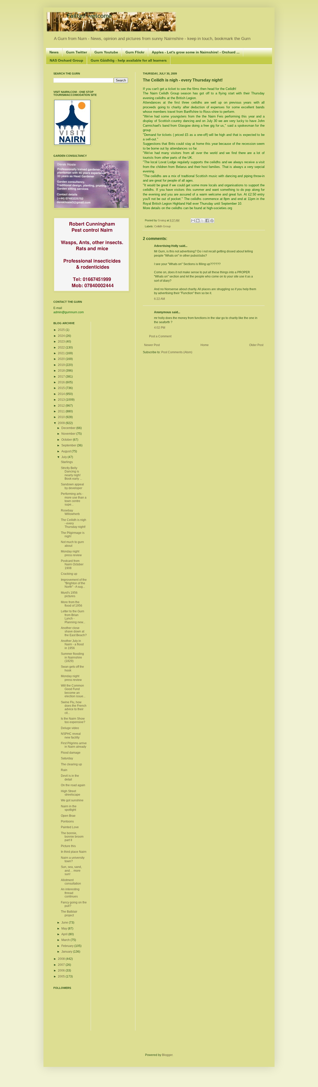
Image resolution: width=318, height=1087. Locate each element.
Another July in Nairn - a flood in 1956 (72, 644)
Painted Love (70, 827)
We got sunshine (72, 800)
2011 (62, 411)
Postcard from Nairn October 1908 (72, 564)
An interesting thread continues (70, 893)
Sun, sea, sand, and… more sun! (71, 870)
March (66, 940)
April (64, 934)
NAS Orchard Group (66, 60)
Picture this (68, 846)
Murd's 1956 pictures (69, 594)
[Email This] (193, 220)
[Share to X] (202, 220)
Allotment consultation (71, 881)
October (67, 439)
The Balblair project (69, 913)
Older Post (256, 345)
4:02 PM (159, 327)
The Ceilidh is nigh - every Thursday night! (73, 523)
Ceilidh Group (162, 226)
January (67, 951)
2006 (62, 970)
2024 (62, 336)
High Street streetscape (70, 792)
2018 (62, 370)
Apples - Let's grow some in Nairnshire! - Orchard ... (195, 52)
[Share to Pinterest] (211, 220)
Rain (64, 770)
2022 (62, 347)
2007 (62, 965)
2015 (62, 388)
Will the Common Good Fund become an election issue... (73, 691)
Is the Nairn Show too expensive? (73, 720)
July (64, 457)
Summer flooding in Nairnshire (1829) (72, 657)
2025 (62, 330)
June (65, 922)
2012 (62, 405)
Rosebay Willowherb (70, 512)
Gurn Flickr (134, 52)
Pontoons (67, 821)
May (64, 928)
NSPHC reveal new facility (71, 735)
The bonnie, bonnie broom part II (72, 836)
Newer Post (152, 345)
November (68, 433)
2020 (62, 359)
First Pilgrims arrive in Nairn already (74, 744)
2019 (62, 365)
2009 (62, 423)
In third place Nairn (73, 852)
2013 (62, 399)
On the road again (73, 785)
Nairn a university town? (72, 859)
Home (204, 345)
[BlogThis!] (197, 220)
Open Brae (68, 815)
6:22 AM (159, 299)
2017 (62, 376)
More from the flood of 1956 (71, 603)
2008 (62, 959)
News (54, 52)
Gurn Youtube (106, 52)
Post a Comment (160, 336)
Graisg (162, 220)
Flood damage (70, 752)
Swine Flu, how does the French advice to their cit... (73, 707)
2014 (62, 394)
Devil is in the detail (70, 777)
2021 (62, 353)
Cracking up (69, 574)
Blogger (167, 1055)
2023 (62, 341)
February (67, 946)
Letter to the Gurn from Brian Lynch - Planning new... (73, 617)
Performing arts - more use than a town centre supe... (73, 499)
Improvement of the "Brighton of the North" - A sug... (74, 583)
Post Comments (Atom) (176, 352)
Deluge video (70, 728)
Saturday (67, 758)
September (69, 445)
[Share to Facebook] (207, 220)
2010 (62, 417)
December (68, 428)
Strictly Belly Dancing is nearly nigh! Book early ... (71, 473)
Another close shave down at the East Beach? (74, 631)
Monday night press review (71, 553)
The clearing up (71, 764)
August (66, 451)
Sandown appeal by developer (72, 486)
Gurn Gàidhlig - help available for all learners (129, 60)
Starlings (67, 462)
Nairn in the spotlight (69, 808)
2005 (62, 976)
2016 (62, 382)
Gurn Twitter (76, 52)
